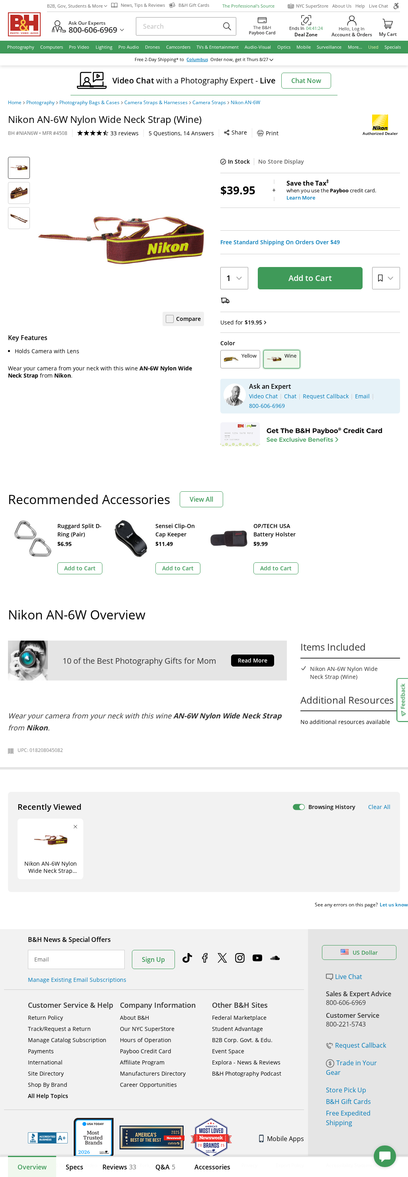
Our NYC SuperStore (147, 1029)
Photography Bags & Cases (89, 102)
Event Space (228, 1051)
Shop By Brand (47, 1084)
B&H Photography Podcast (246, 1073)
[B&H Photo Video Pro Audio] (27, 24)
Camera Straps (209, 102)
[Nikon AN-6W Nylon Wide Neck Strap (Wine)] (121, 240)
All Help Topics (48, 1096)
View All (201, 499)
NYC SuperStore (312, 6)
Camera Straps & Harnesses (156, 102)
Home (15, 102)
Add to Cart (310, 278)
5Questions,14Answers (181, 133)
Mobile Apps (285, 1138)
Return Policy (45, 1017)
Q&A (165, 1167)
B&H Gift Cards (348, 1101)
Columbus (197, 59)
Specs (74, 1167)
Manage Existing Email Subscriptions (77, 979)
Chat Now (306, 80)
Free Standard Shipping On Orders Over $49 (280, 242)
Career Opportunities (148, 1084)
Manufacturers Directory (153, 1073)
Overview (32, 1167)
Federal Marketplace (239, 1017)
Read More (252, 660)
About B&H (134, 1017)
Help (360, 6)
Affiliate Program (142, 1062)
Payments (41, 1051)
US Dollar (365, 952)
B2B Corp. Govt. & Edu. (242, 1040)
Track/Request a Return (59, 1029)
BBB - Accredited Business (48, 1138)
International (45, 1062)
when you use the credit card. (331, 190)
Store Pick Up (346, 1090)
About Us (341, 6)
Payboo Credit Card (145, 1051)
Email (41, 959)
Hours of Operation (145, 1040)
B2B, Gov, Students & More (75, 6)
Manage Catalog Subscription (67, 1040)
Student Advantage (237, 1029)
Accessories (212, 1167)
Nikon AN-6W (245, 102)
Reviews (119, 1167)
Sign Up (153, 959)
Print (272, 133)
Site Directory (46, 1073)
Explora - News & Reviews (246, 1062)
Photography (40, 102)
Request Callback (360, 1045)
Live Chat (378, 6)
